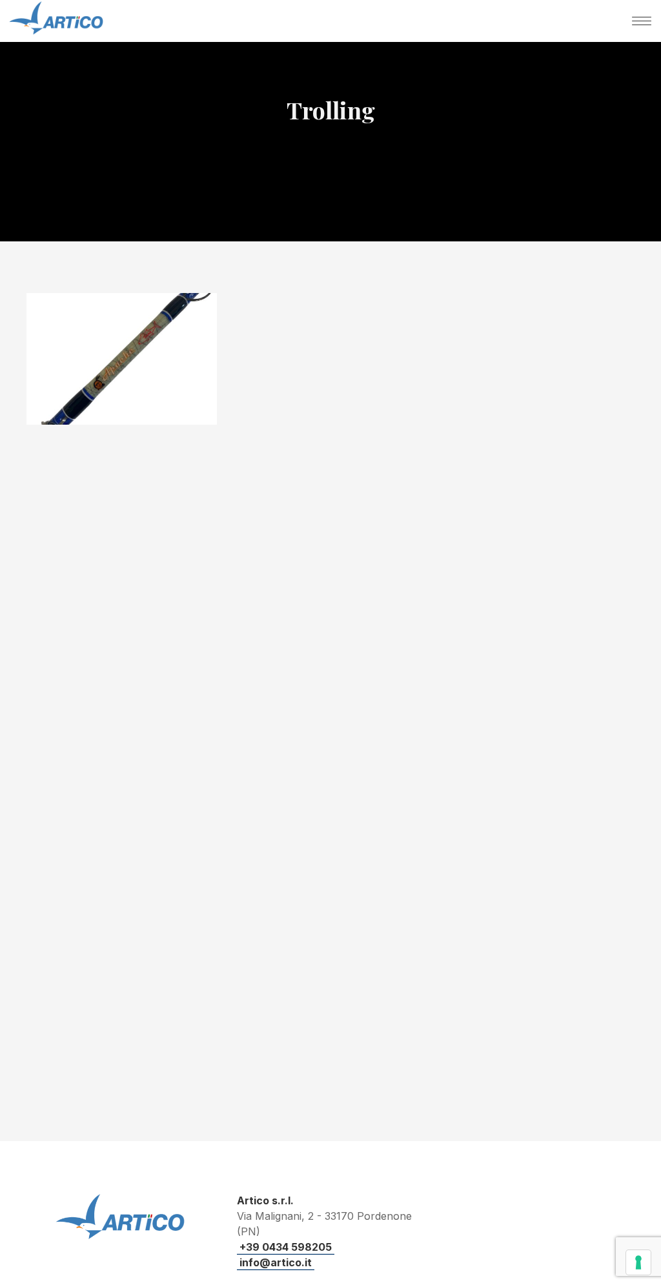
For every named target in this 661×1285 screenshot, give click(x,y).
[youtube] (494, 1227)
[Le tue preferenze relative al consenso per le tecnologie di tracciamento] (638, 1262)
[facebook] (540, 1224)
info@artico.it (275, 1262)
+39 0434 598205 (285, 1246)
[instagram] (587, 1224)
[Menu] (641, 21)
